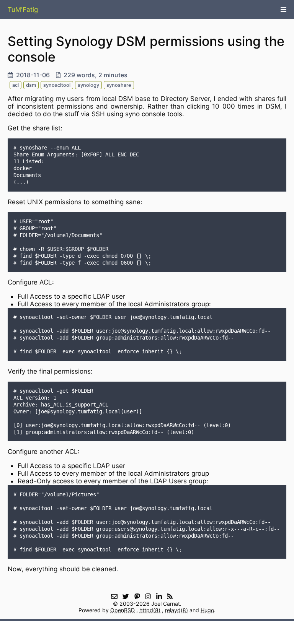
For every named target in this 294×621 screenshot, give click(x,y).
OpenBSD (122, 610)
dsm (31, 85)
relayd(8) (176, 610)
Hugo (207, 610)
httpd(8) (149, 610)
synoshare (118, 85)
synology (88, 85)
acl (15, 85)
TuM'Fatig (23, 9)
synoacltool (56, 85)
